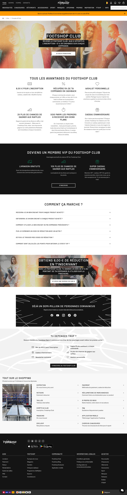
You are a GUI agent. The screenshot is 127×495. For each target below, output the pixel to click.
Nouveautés (7, 8)
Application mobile (57, 468)
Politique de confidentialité (85, 462)
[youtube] (57, 315)
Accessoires (43, 8)
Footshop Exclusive (58, 465)
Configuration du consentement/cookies (84, 466)
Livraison (5, 459)
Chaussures (19, 8)
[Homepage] (14, 442)
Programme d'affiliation (34, 471)
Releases (104, 477)
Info (107, 8)
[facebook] (52, 315)
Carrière (29, 465)
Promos (79, 8)
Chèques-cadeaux (32, 468)
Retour (4, 465)
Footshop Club (43, 340)
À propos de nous (32, 459)
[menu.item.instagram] (36, 441)
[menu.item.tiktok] (39, 441)
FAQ (3, 474)
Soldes (103, 480)
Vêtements (31, 8)
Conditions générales (83, 459)
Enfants (26, 3)
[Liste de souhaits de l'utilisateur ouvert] (119, 3)
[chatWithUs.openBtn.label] (122, 490)
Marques (60, 8)
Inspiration (89, 8)
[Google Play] (46, 446)
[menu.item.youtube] (32, 441)
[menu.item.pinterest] (43, 441)
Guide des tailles (7, 471)
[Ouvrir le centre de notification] (115, 3)
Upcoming (70, 8)
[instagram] (63, 315)
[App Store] (33, 446)
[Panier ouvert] (123, 3)
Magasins (30, 462)
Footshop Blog (56, 462)
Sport (52, 8)
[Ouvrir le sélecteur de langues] (107, 3)
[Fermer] (124, 13)
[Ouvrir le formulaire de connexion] (111, 3)
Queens (29, 474)
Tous (4, 3)
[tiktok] (69, 315)
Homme (11, 3)
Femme (18, 3)
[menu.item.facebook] (28, 441)
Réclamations (6, 468)
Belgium (107, 492)
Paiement (5, 462)
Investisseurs (31, 477)
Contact (4, 477)
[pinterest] (75, 315)
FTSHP (98, 8)
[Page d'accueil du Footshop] (63, 2)
